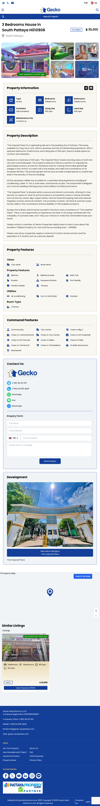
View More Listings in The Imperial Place (50, 553)
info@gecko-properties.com (21, 729)
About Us (34, 748)
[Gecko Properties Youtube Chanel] (19, 776)
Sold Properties (36, 756)
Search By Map (83, 576)
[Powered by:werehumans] (91, 801)
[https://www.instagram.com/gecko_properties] (32, 776)
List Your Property (11, 748)
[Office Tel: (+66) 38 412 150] (3, 3)
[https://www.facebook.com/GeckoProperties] (6, 776)
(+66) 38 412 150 (19, 383)
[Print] (91, 88)
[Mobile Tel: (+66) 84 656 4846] (8, 3)
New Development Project (15, 752)
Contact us (21, 121)
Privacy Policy (36, 760)
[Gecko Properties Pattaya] (50, 10)
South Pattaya (14, 36)
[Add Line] (38, 776)
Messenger (17, 406)
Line (13, 400)
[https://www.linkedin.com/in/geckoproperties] (25, 776)
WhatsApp (17, 394)
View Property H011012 (25, 688)
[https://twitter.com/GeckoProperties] (12, 776)
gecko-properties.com (18, 734)
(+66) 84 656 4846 (20, 388)
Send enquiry (50, 461)
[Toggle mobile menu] (2, 10)
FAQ (31, 752)
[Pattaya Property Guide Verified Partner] (50, 788)
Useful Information (11, 756)
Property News (9, 760)
